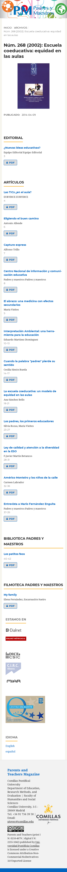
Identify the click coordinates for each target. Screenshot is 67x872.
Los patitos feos (14, 554)
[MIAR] (14, 682)
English (10, 746)
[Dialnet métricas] (16, 639)
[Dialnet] (14, 631)
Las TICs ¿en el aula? (17, 192)
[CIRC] (13, 674)
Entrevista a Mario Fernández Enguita (29, 504)
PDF (9, 162)
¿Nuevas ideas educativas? (22, 147)
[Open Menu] (3, 3)
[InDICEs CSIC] (13, 657)
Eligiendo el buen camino (21, 218)
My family (10, 594)
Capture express (15, 244)
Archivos (20, 27)
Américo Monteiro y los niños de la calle (31, 477)
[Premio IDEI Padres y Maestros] (25, 722)
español (10, 751)
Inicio (8, 27)
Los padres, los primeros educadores (29, 421)
